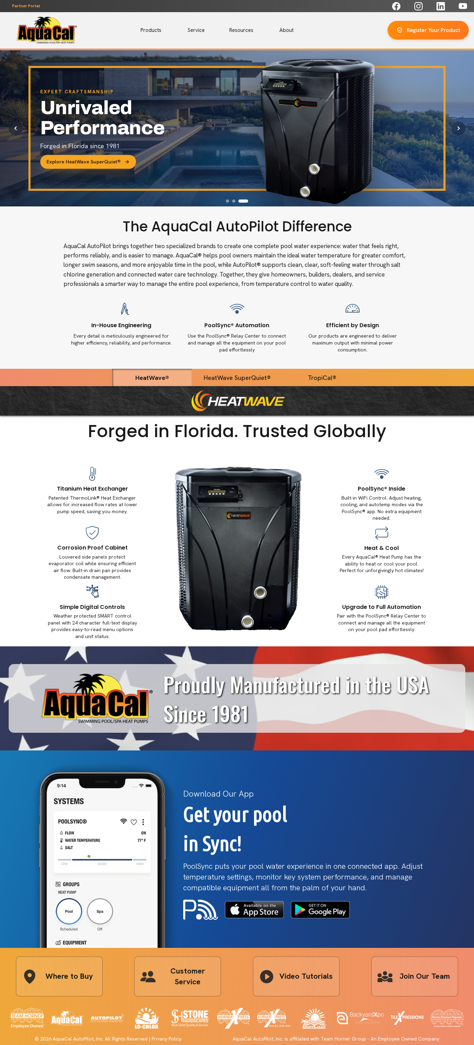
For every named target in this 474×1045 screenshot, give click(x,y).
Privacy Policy (166, 1039)
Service (196, 30)
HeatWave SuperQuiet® (237, 378)
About (286, 30)
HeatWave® (152, 378)
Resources (241, 30)
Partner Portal (26, 6)
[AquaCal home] (47, 30)
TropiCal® (322, 378)
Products (151, 30)
